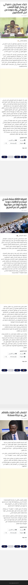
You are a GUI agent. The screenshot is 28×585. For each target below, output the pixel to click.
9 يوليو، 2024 (24, 15)
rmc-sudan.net (12, 583)
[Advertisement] (14, 83)
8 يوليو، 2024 (24, 418)
